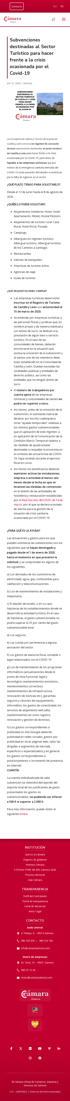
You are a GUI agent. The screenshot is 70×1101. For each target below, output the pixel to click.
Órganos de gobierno (35, 859)
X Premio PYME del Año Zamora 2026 (35, 869)
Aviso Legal (35, 911)
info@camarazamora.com (35, 948)
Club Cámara (35, 880)
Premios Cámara (35, 864)
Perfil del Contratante (35, 896)
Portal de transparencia (35, 901)
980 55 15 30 (28, 970)
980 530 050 (28, 940)
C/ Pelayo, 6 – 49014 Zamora (37, 933)
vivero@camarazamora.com (36, 977)
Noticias (27, 83)
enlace (24, 814)
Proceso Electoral (35, 874)
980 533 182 (46, 940)
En (62, 6)
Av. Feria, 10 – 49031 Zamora (37, 962)
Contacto (16, 6)
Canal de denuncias (35, 906)
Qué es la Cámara (35, 854)
